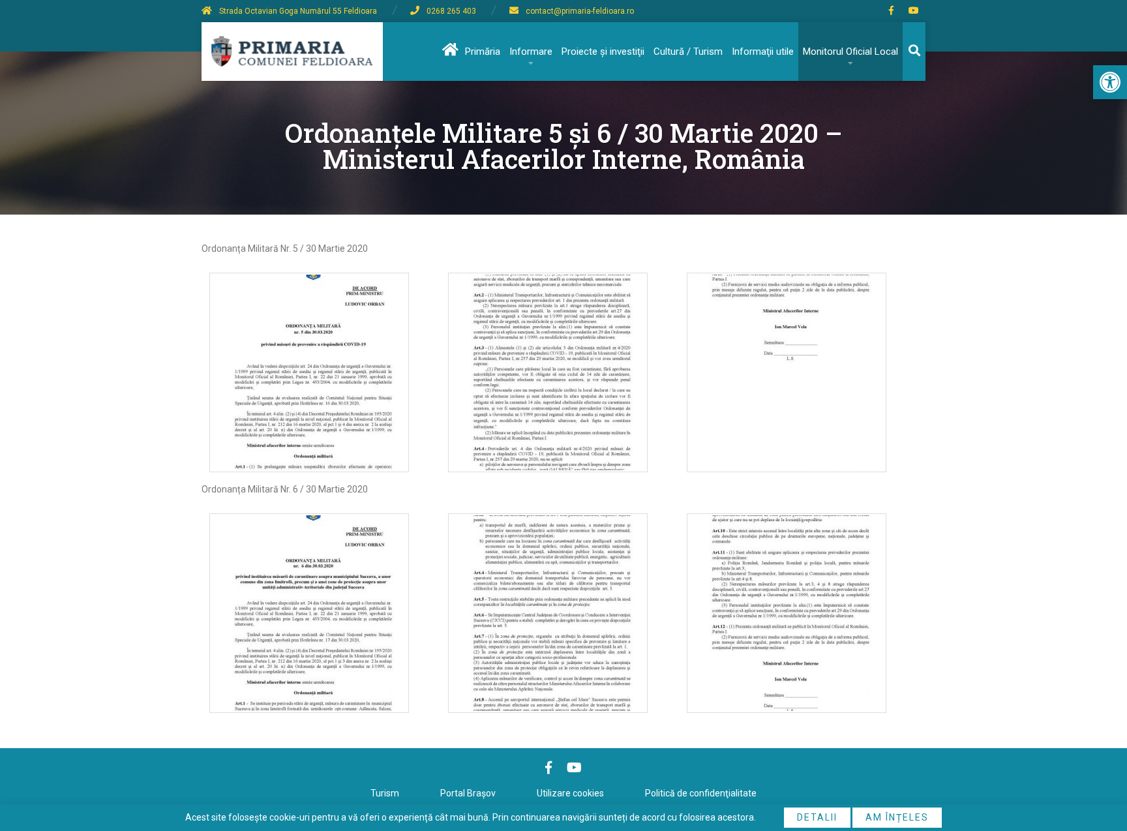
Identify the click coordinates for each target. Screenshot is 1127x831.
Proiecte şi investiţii (603, 51)
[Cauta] (914, 51)
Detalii (817, 817)
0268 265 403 (451, 11)
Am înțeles (897, 817)
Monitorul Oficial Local (850, 51)
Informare (530, 51)
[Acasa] (449, 51)
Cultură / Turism (688, 51)
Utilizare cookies (570, 793)
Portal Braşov (468, 793)
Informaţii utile (763, 51)
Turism (384, 793)
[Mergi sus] (1099, 767)
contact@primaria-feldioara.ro (580, 11)
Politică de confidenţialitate (701, 793)
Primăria (482, 51)
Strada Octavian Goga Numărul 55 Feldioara (298, 11)
